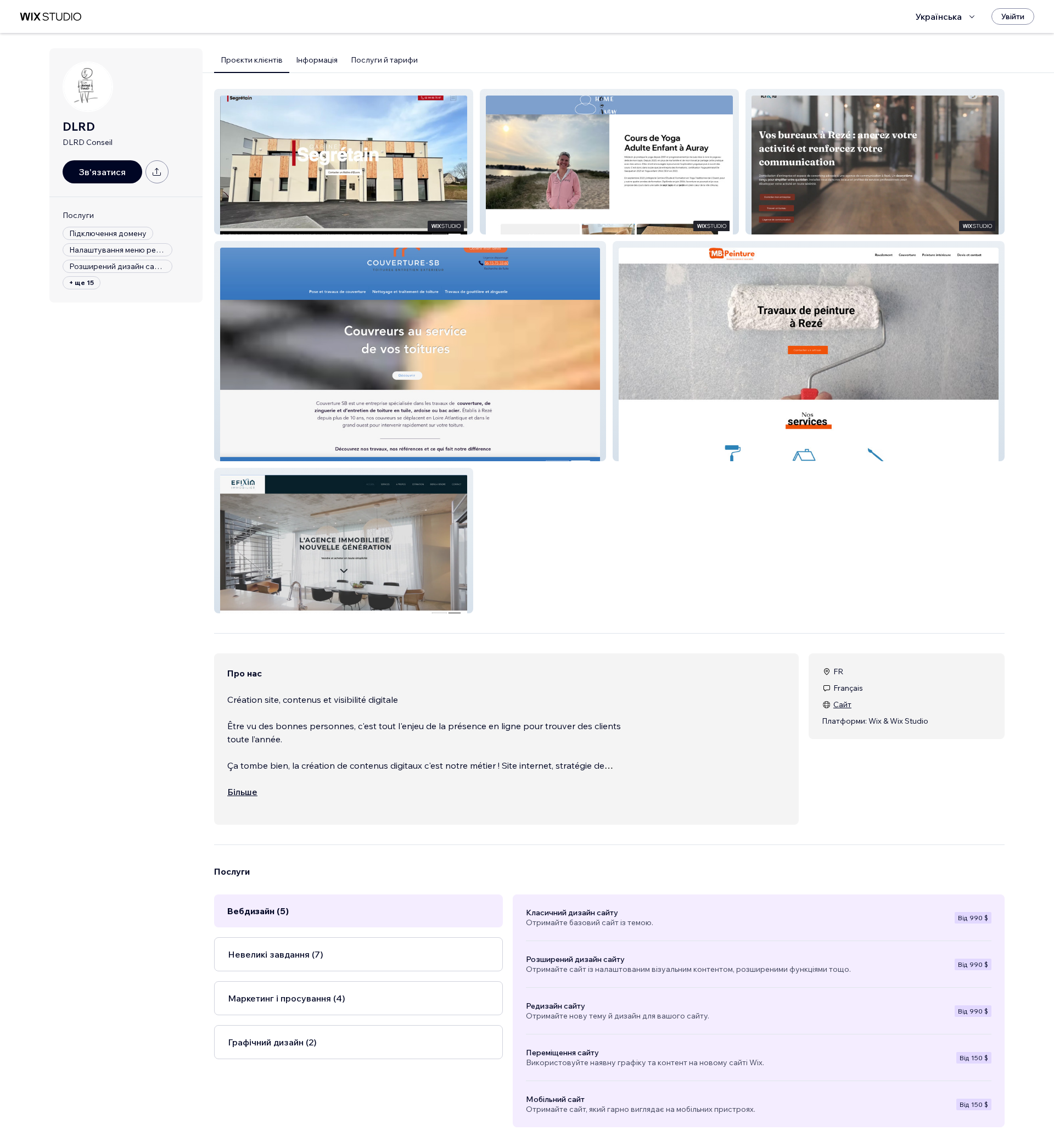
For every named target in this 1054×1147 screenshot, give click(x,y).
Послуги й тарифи (384, 60)
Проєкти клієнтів (252, 60)
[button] (343, 161)
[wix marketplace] (50, 16)
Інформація (317, 60)
